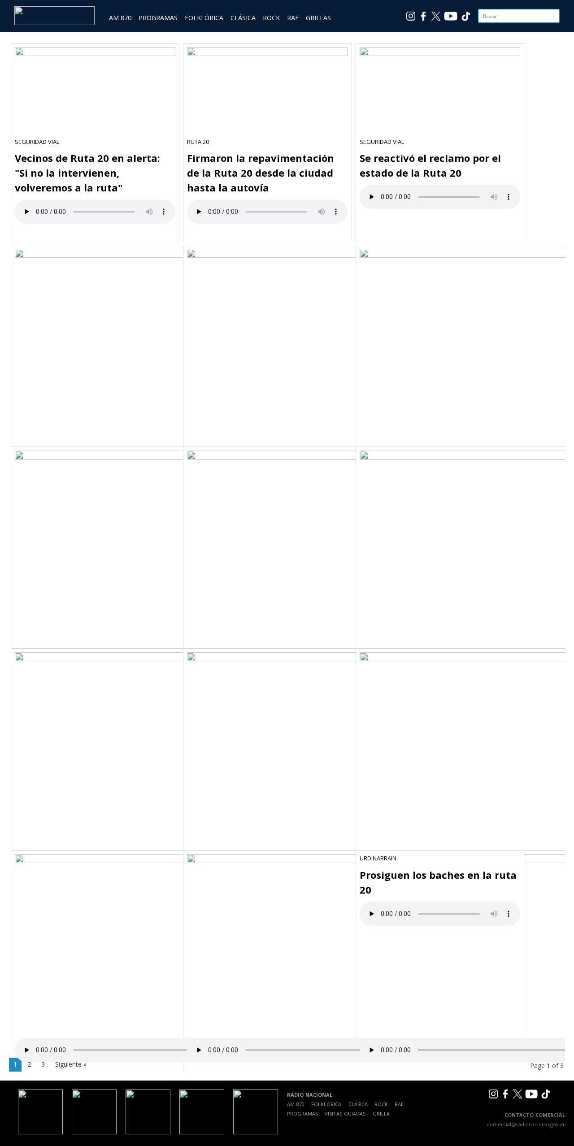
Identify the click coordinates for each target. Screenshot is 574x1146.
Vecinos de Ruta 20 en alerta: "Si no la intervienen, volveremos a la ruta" (87, 172)
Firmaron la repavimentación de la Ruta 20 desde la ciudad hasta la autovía (260, 172)
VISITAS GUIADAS (345, 1113)
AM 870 (120, 17)
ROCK (271, 17)
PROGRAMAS (158, 17)
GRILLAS (318, 17)
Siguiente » (71, 1064)
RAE (293, 17)
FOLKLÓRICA (204, 17)
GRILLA (381, 1113)
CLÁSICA (243, 17)
